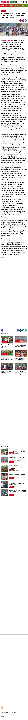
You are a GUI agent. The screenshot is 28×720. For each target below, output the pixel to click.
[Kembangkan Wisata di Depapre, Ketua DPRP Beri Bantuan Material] (7, 339)
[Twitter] (20, 330)
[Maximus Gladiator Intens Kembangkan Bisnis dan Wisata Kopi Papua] (7, 353)
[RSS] (2, 707)
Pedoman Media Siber (6, 714)
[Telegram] (23, 330)
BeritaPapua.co (6, 40)
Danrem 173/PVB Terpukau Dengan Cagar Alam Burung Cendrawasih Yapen (21, 373)
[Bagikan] (26, 20)
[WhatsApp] (26, 330)
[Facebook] (18, 330)
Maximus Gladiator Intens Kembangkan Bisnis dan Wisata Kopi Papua (6, 358)
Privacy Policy (4, 712)
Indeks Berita (13, 712)
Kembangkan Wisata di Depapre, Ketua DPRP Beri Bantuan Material (7, 346)
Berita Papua (6, 20)
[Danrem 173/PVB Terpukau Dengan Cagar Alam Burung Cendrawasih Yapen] (21, 366)
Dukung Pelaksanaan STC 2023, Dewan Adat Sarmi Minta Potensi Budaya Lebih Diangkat (20, 345)
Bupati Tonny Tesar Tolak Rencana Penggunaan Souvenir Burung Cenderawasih (6, 373)
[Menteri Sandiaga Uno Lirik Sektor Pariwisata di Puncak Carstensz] (21, 353)
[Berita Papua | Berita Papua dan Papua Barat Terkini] (10, 2)
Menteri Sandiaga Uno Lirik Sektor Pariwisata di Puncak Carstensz (20, 360)
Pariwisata (3, 11)
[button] (21, 2)
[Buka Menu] (24, 2)
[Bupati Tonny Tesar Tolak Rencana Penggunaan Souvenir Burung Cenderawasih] (7, 366)
